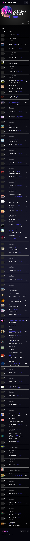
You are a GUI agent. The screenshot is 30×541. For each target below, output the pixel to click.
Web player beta (3, 534)
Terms (12, 534)
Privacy (8, 534)
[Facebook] (21, 531)
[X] (24, 531)
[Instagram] (28, 531)
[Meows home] (10, 531)
